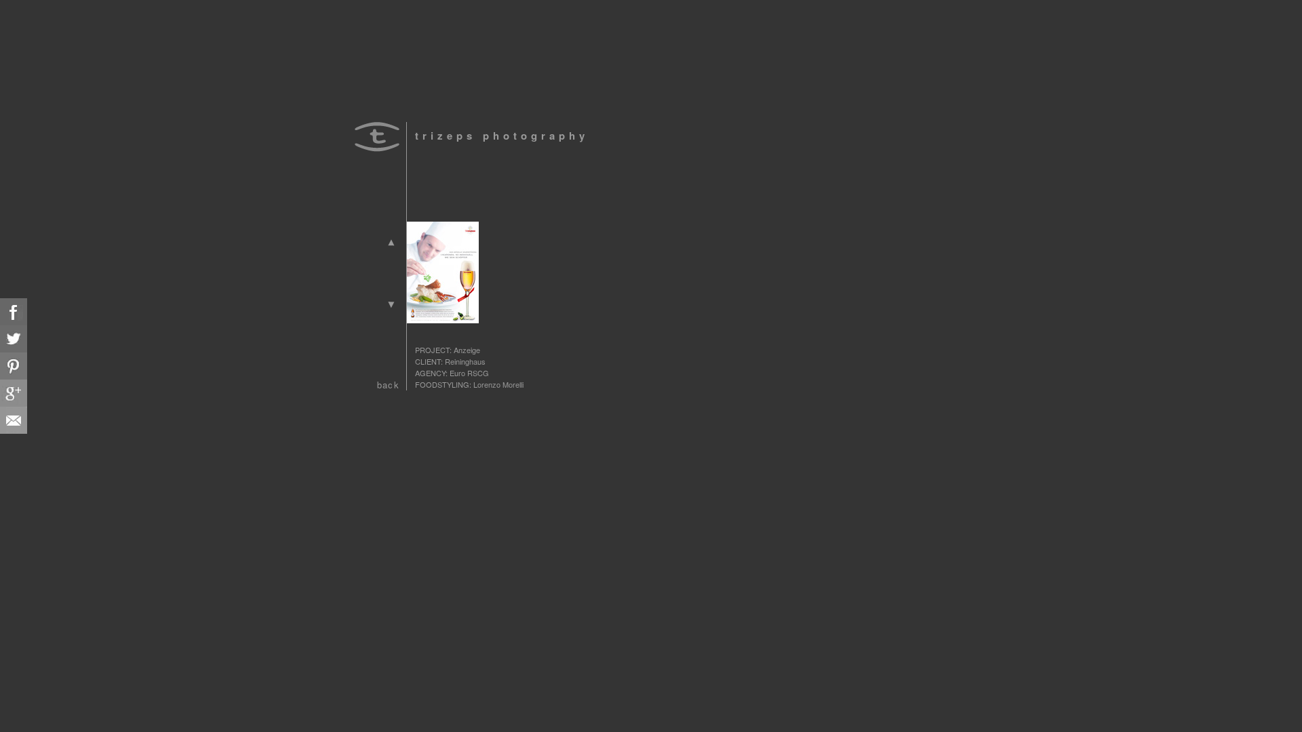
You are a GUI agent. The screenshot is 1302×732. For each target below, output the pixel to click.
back (388, 384)
